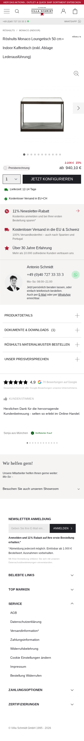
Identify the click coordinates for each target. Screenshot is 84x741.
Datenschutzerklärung (25, 621)
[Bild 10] (56, 154)
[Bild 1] (24, 154)
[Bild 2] (28, 154)
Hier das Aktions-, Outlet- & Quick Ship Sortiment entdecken (42, 2)
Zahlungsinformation (24, 639)
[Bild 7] (46, 154)
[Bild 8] (49, 154)
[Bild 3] (31, 154)
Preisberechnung (19, 168)
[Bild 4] (35, 154)
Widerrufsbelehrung (24, 648)
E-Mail (42, 294)
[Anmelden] (63, 11)
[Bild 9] (53, 154)
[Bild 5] (38, 154)
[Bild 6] (42, 154)
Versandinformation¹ (24, 630)
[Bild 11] (60, 154)
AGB (13, 613)
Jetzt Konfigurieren (52, 179)
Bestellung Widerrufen (26, 675)
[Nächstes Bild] (78, 108)
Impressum (18, 666)
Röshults (9, 30)
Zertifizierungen (24, 704)
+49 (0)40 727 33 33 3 (14, 21)
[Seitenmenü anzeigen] (7, 11)
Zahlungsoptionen (25, 690)
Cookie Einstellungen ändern (30, 657)
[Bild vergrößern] (76, 73)
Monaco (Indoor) (29, 30)
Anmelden (61, 528)
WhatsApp (70, 21)
